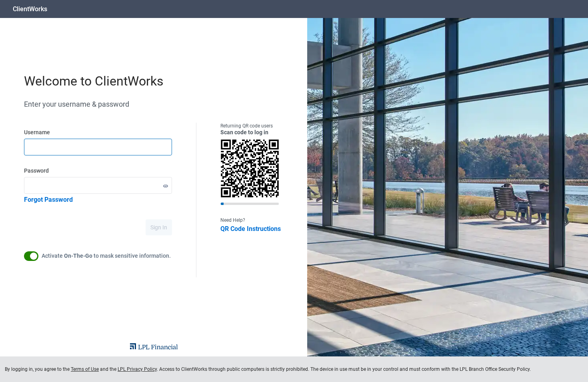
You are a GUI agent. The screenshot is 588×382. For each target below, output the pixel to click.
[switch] (31, 256)
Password (36, 170)
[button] (165, 186)
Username (37, 132)
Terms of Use (85, 369)
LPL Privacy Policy (137, 369)
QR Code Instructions (250, 229)
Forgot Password (48, 199)
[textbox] (98, 147)
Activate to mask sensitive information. (106, 256)
